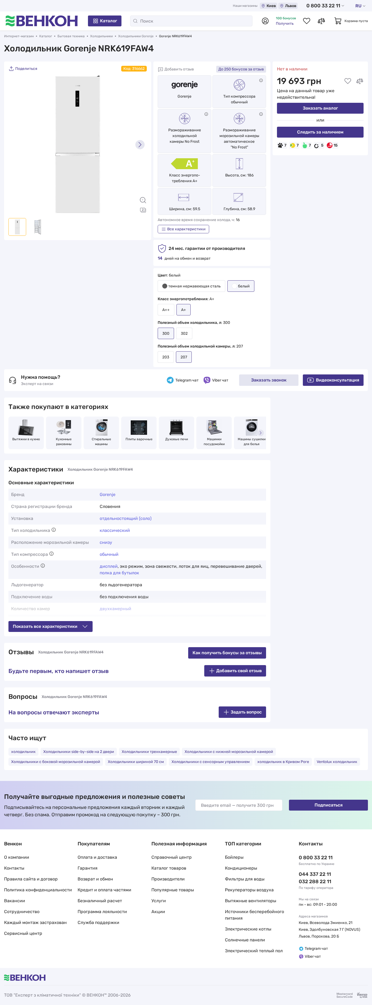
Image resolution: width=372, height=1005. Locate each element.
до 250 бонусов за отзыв (241, 69)
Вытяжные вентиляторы (250, 900)
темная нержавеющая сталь (194, 286)
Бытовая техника (71, 36)
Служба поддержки (98, 922)
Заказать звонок (268, 380)
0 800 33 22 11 (323, 6)
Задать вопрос (246, 712)
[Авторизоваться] (265, 21)
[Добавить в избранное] (348, 81)
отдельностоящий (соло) (125, 518)
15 (336, 145)
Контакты (14, 868)
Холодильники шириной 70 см (136, 761)
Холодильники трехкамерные (149, 751)
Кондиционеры (241, 868)
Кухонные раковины (64, 441)
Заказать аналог (320, 108)
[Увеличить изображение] (143, 200)
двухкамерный (115, 608)
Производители (168, 879)
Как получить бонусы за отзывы (227, 652)
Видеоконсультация (337, 380)
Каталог (108, 20)
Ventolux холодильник (337, 761)
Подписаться (329, 805)
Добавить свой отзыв (239, 670)
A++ (166, 310)
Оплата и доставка (97, 857)
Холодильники (101, 36)
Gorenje (184, 96)
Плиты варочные (139, 439)
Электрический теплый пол (254, 950)
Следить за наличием (320, 132)
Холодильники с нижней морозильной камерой (229, 751)
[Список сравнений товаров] (321, 21)
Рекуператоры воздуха (249, 889)
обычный (109, 554)
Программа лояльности (102, 911)
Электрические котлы (248, 929)
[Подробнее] (261, 80)
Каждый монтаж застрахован (35, 922)
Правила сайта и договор (31, 879)
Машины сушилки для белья (252, 441)
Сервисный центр (23, 933)
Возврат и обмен (95, 879)
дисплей (109, 566)
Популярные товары (172, 889)
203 (165, 357)
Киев (271, 6)
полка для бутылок (119, 572)
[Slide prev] (15, 144)
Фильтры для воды (244, 879)
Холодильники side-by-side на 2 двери (78, 751)
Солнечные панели (245, 939)
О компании (16, 857)
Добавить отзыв (179, 69)
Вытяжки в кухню (26, 439)
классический (115, 530)
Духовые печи (176, 439)
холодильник (23, 751)
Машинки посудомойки (214, 441)
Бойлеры (234, 857)
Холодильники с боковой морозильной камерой (55, 761)
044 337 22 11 (315, 874)
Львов (290, 6)
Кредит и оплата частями (104, 889)
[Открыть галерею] (143, 210)
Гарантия (87, 868)
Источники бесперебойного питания (254, 915)
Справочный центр (171, 857)
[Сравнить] (360, 81)
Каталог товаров (168, 868)
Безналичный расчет (100, 900)
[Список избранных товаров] (307, 21)
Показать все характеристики (45, 626)
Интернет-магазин (19, 36)
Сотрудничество (21, 911)
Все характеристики (186, 229)
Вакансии (14, 900)
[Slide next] (140, 144)
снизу (106, 542)
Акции (158, 911)
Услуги (158, 900)
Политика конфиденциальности (38, 889)
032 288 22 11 (315, 882)
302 (184, 333)
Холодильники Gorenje (136, 36)
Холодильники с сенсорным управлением (211, 761)
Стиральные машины (102, 441)
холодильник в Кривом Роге (283, 761)
